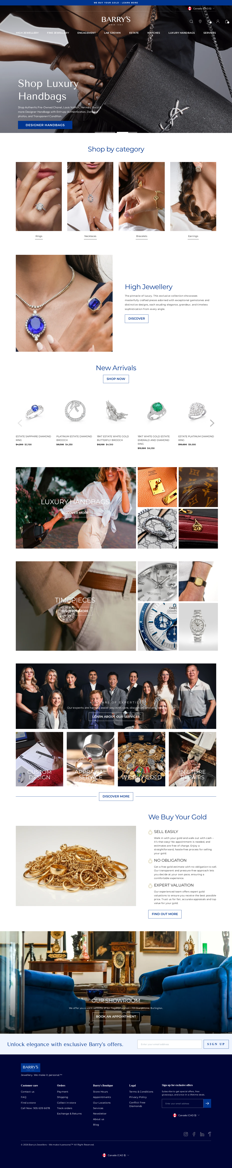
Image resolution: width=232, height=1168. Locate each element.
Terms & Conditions (141, 1092)
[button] (212, 423)
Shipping (62, 1097)
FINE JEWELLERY (58, 33)
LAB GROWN (112, 33)
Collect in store (66, 1103)
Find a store (28, 1103)
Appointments (102, 1097)
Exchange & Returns (69, 1113)
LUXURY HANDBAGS (181, 33)
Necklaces (90, 236)
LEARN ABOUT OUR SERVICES (116, 716)
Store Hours (100, 1092)
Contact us (27, 1092)
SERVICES (209, 33)
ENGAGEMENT (86, 33)
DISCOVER (136, 318)
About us (98, 1119)
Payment (62, 1092)
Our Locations (102, 1103)
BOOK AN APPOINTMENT (116, 1016)
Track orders (64, 1108)
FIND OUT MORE (165, 914)
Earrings (193, 236)
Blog (96, 1125)
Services (98, 1108)
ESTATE (134, 33)
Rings (38, 236)
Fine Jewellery (41, 123)
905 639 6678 (41, 1108)
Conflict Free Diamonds (137, 1104)
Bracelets (141, 236)
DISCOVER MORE (75, 513)
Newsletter (100, 1113)
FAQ (23, 1097)
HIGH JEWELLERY (27, 33)
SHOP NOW (116, 379)
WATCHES (153, 33)
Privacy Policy (138, 1097)
